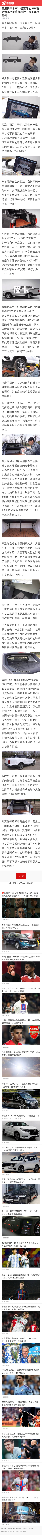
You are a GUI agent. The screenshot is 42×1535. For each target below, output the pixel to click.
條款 (17, 1531)
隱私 (21, 1531)
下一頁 (21, 876)
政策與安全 (12, 1531)
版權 (24, 1531)
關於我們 (4, 1531)
